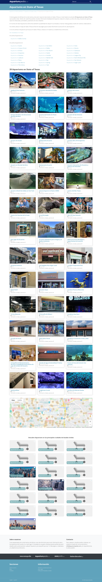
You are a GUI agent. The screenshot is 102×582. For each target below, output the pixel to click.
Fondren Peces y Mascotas (75, 290)
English (11, 580)
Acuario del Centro (73, 90)
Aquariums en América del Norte (16, 11)
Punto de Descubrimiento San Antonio (76, 363)
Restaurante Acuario (45, 140)
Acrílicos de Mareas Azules (75, 390)
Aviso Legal (40, 569)
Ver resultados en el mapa (16, 32)
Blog (10, 569)
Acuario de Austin (16, 140)
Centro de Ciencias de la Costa (20, 215)
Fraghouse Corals (44, 390)
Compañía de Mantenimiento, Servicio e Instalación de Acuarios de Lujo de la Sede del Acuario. (22, 364)
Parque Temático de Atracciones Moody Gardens (21, 115)
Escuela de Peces (16, 338)
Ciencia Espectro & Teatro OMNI (49, 191)
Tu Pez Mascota (15, 314)
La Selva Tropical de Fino (75, 265)
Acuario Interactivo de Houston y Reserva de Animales (77, 165)
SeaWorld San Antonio (18, 90)
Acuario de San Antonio (74, 115)
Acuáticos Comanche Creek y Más (77, 338)
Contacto (12, 570)
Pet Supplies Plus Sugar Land (48, 265)
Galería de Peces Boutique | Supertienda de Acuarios (76, 240)
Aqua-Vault (14, 290)
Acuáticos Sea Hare (73, 314)
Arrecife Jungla (43, 215)
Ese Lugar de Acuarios (17, 239)
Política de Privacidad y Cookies (45, 570)
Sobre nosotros (13, 567)
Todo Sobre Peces (44, 338)
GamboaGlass (15, 390)
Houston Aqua (43, 290)
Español (15, 580)
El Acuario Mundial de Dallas (48, 90)
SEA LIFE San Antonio (74, 215)
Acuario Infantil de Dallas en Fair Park (22, 191)
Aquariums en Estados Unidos (30, 11)
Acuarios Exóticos (16, 265)
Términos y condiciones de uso (44, 567)
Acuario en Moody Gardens (19, 165)
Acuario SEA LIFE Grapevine (76, 140)
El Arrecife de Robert (45, 314)
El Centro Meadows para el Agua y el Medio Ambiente (50, 240)
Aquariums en (18, 38)
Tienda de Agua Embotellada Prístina (50, 363)
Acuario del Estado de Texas (47, 115)
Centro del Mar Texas (74, 191)
